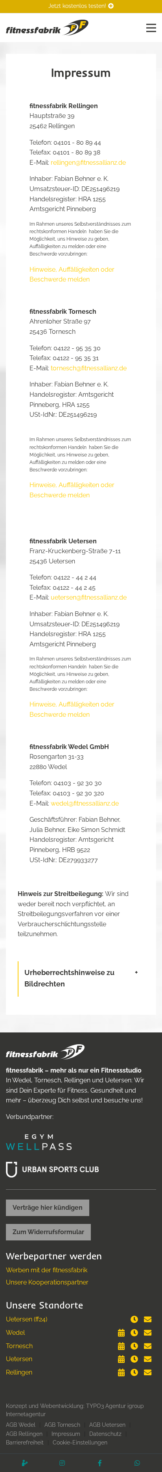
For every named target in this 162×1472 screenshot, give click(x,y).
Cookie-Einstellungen (80, 1442)
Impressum (66, 1434)
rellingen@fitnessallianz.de (88, 162)
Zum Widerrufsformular (48, 1232)
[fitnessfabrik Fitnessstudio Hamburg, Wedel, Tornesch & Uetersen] (47, 27)
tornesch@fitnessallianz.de (89, 368)
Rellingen (19, 1372)
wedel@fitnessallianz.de (85, 803)
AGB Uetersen (107, 1425)
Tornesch (19, 1346)
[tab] (81, 979)
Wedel (15, 1332)
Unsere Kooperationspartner (47, 1282)
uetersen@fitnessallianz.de (89, 597)
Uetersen (19, 1359)
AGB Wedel (20, 1425)
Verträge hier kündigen (48, 1207)
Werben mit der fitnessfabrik (46, 1270)
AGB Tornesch (62, 1425)
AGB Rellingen (24, 1434)
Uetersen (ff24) (26, 1319)
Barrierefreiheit (25, 1442)
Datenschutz (105, 1434)
